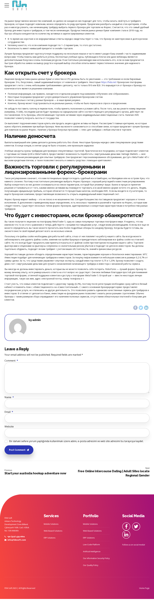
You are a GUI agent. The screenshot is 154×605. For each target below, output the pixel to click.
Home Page (144, 588)
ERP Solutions (49, 538)
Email (9, 412)
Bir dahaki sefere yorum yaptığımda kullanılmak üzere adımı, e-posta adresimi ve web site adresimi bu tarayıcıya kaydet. (76, 441)
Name (9, 397)
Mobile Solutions (51, 524)
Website (9, 426)
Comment (11, 360)
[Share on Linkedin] (146, 308)
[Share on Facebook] (135, 308)
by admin (35, 320)
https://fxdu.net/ (109, 82)
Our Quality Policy (90, 565)
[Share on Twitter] (141, 308)
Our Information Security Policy (96, 558)
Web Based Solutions (53, 531)
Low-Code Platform (91, 544)
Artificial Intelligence (91, 551)
